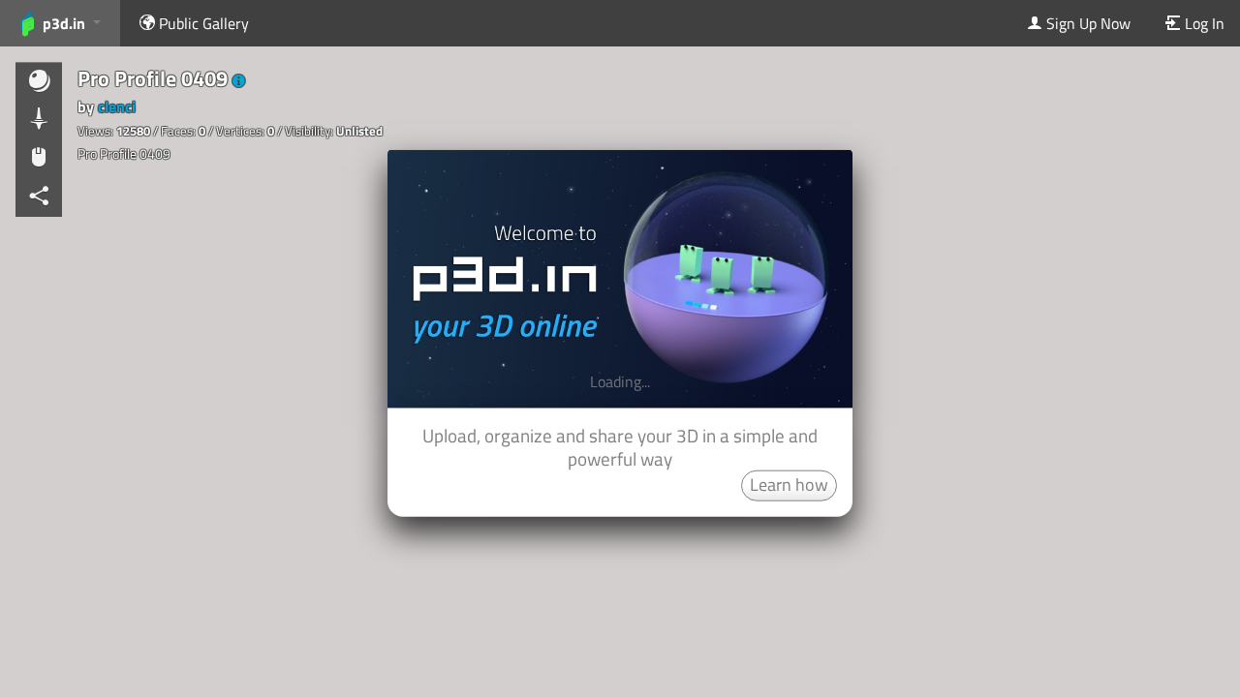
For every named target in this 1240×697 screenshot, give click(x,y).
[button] (238, 81)
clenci (117, 106)
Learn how (789, 483)
